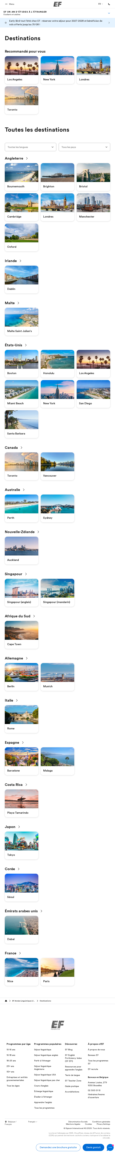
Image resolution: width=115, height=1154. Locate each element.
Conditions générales (101, 1122)
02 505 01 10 (94, 1090)
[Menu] (109, 13)
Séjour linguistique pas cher (47, 1080)
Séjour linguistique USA (45, 1074)
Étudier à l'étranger (43, 1097)
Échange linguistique (43, 1091)
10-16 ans (11, 1049)
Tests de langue (72, 1075)
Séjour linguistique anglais (46, 1055)
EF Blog (68, 1049)
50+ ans (10, 1071)
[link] (25, 13)
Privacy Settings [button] (103, 1124)
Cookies (88, 1124)
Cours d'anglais (41, 1086)
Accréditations (72, 1092)
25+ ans (10, 1066)
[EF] (57, 4)
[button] (10, 4)
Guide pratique (72, 1086)
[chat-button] (110, 1147)
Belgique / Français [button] (10, 1123)
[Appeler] (109, 4)
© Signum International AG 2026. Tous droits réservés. (87, 1128)
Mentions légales (73, 1124)
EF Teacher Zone (73, 1080)
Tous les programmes (44, 1108)
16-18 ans (11, 1055)
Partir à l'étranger (42, 1060)
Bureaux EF (93, 1055)
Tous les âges (13, 1086)
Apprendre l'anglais (43, 1102)
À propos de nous (96, 1049)
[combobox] (30, 147)
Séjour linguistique (42, 1049)
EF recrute (93, 1069)
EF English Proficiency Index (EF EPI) (73, 1058)
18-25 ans (11, 1060)
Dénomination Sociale (77, 1122)
